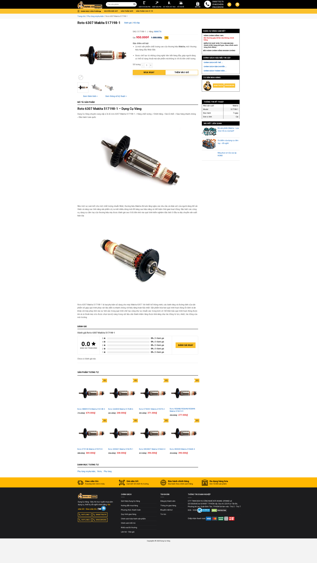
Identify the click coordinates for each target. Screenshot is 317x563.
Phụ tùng (108, 471)
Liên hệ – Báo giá (127, 532)
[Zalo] (103, 508)
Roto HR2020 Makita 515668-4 (182, 449)
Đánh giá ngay (185, 345)
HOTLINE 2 (86, 520)
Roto (99, 471)
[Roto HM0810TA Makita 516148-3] (91, 393)
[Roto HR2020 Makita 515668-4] (184, 433)
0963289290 (218, 7)
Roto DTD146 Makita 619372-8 (89, 449)
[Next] (125, 55)
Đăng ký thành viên (167, 501)
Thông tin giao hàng (168, 506)
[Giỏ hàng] (237, 4)
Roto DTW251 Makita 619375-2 (152, 409)
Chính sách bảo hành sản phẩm (133, 519)
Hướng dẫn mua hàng (129, 506)
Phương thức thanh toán (131, 510)
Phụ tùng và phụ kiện (95, 16)
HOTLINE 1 (86, 514)
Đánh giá (128, 23)
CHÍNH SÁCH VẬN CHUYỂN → (215, 66)
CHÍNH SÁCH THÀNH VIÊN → (215, 71)
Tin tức (163, 514)
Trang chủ (81, 16)
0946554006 (218, 4)
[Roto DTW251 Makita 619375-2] (153, 393)
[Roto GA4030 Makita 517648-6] (122, 393)
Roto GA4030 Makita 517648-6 (120, 409)
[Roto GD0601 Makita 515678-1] (122, 433)
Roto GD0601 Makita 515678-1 (120, 449)
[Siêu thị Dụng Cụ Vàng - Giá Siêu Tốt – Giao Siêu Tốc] (89, 4)
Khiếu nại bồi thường (129, 528)
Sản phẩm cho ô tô (144, 11)
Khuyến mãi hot (111, 11)
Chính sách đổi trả (128, 523)
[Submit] (134, 4)
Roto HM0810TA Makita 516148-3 (91, 409)
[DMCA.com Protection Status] (219, 510)
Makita (157, 31)
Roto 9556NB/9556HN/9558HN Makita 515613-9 (182, 410)
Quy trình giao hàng (128, 514)
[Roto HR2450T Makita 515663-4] (153, 433)
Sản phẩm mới (127, 11)
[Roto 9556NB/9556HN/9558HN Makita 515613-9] (184, 393)
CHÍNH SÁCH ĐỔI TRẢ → (213, 62)
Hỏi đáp (136, 23)
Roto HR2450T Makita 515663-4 (152, 449)
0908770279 (218, 1)
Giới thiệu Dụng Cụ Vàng (130, 501)
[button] (90, 11)
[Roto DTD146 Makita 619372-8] (91, 433)
